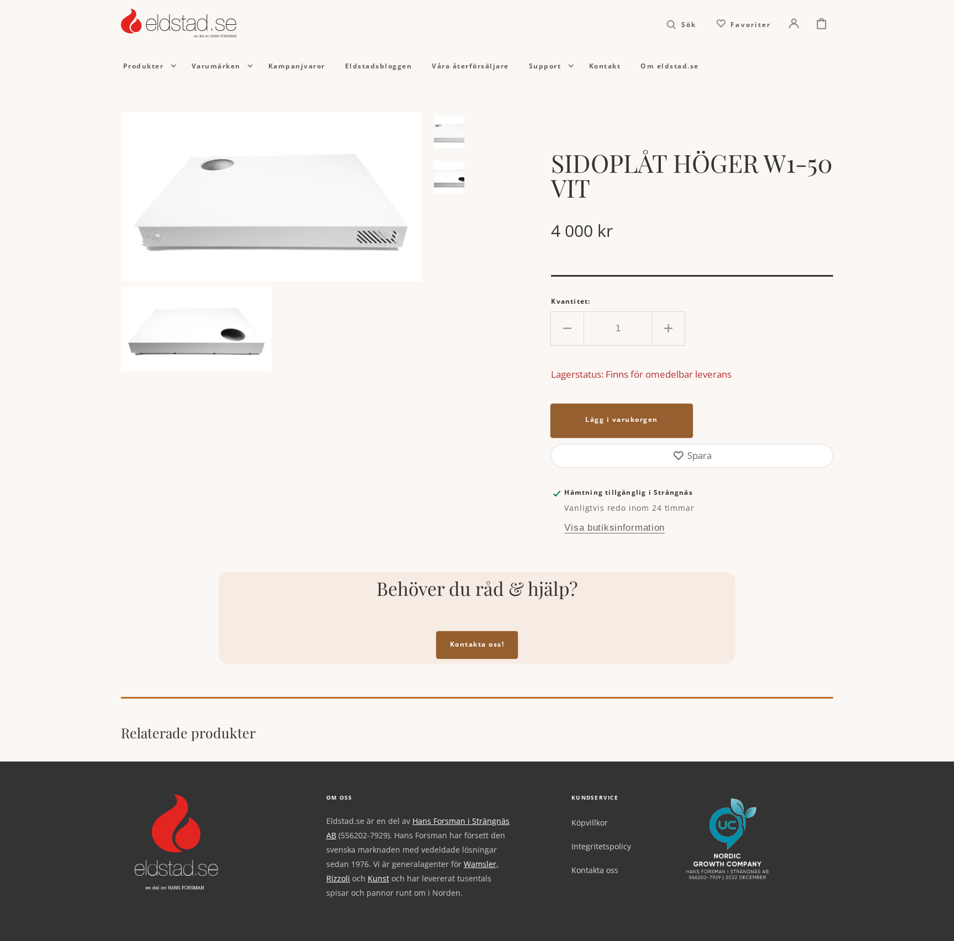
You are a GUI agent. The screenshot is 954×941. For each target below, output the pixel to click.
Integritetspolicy (601, 846)
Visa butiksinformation (614, 527)
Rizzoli (338, 878)
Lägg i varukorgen (621, 419)
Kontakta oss (594, 870)
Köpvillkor (589, 823)
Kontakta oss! (477, 644)
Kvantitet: (570, 301)
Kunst (378, 878)
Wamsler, (481, 864)
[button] (681, 23)
